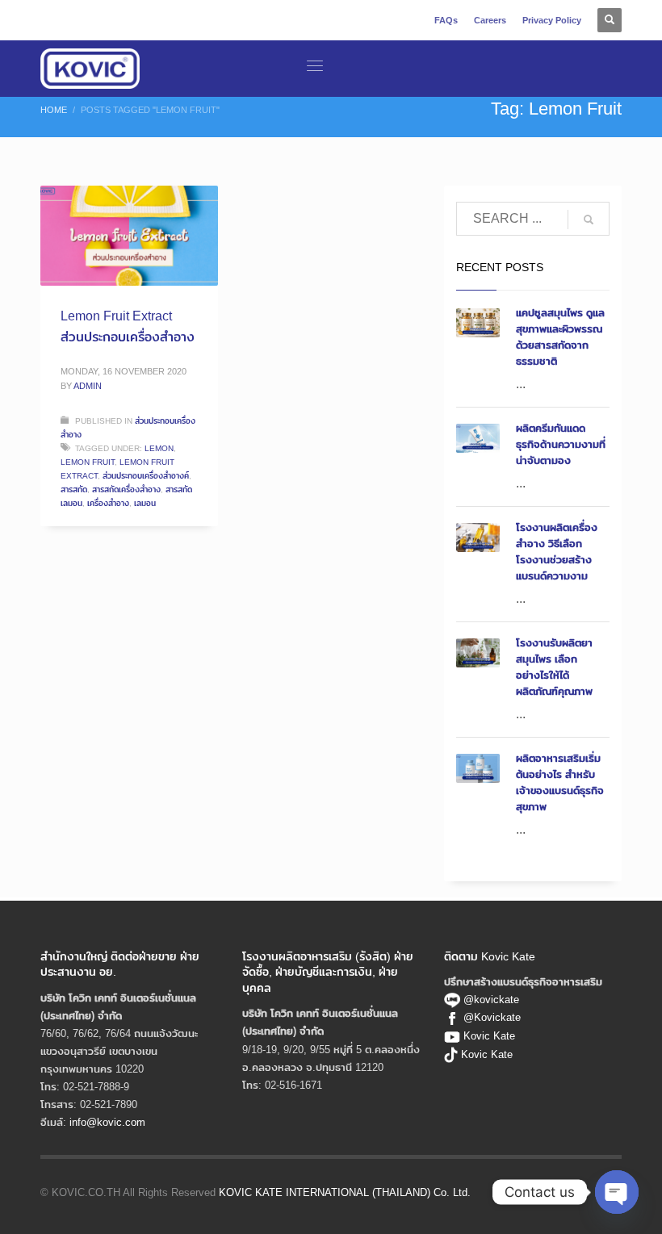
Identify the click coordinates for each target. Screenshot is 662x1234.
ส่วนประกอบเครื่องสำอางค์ (146, 475)
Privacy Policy (551, 20)
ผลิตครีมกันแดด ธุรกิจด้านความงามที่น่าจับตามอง (560, 444)
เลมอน (145, 502)
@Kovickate (492, 1017)
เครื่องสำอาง (108, 502)
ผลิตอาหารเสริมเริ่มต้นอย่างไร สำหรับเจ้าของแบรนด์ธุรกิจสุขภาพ (560, 782)
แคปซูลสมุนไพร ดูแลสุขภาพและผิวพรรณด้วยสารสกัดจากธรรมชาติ (560, 336)
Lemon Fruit (88, 461)
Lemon (159, 447)
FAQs (446, 20)
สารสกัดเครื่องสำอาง (126, 489)
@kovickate (489, 999)
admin (87, 386)
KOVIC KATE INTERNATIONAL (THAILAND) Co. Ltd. (345, 1192)
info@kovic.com (107, 1122)
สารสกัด (74, 489)
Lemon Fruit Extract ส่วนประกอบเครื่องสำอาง (128, 326)
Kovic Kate (489, 1035)
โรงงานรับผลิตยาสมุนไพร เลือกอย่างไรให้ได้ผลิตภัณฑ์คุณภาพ (554, 666)
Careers (490, 20)
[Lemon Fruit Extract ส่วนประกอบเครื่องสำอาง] (129, 235)
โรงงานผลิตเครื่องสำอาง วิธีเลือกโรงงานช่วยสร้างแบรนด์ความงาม (556, 551)
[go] (589, 219)
